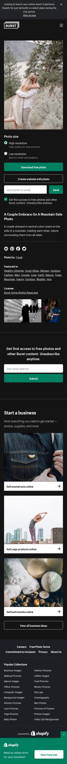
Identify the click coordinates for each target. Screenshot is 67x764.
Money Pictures (42, 686)
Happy (20, 279)
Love (33, 274)
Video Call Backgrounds (46, 719)
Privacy (43, 651)
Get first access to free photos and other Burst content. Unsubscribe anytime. (33, 201)
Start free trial (49, 754)
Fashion (8, 274)
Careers (21, 646)
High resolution (18, 143)
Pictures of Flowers (44, 708)
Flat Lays (38, 692)
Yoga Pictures (11, 713)
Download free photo (33, 167)
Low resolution (17, 154)
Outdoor (55, 270)
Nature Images (11, 681)
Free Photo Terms (39, 646)
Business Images (12, 670)
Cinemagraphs (41, 697)
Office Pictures (12, 686)
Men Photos (40, 703)
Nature (50, 274)
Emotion (30, 279)
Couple (25, 274)
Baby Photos (10, 719)
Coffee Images (41, 675)
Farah (19, 257)
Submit (33, 378)
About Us (56, 651)
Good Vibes (32, 270)
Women (44, 270)
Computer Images (13, 692)
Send (56, 189)
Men (17, 274)
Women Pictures (12, 703)
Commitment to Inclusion (20, 651)
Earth (41, 274)
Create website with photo (33, 178)
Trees (58, 274)
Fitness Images (42, 713)
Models (41, 279)
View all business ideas (33, 625)
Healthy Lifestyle (14, 270)
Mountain (9, 279)
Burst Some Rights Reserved (21, 292)
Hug (49, 279)
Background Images (14, 697)
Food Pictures (41, 681)
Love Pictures (11, 708)
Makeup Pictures (12, 675)
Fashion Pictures (42, 670)
